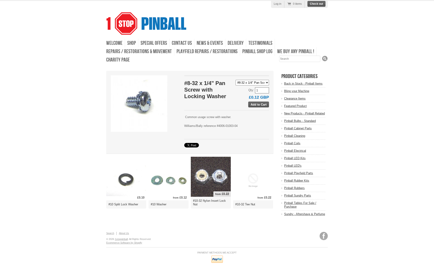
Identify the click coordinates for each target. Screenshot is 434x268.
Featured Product (295, 106)
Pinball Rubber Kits (296, 180)
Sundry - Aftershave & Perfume (304, 214)
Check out (316, 3)
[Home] (146, 31)
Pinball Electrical (295, 150)
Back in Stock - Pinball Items (303, 83)
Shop (131, 43)
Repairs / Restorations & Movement (139, 51)
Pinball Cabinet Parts (298, 128)
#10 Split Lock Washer (123, 204)
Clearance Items (295, 98)
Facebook (324, 236)
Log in (277, 3)
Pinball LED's (293, 165)
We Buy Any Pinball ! (295, 51)
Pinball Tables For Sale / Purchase (300, 204)
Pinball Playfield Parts (298, 173)
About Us (124, 233)
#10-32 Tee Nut (245, 204)
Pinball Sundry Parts (297, 195)
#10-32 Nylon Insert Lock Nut (209, 202)
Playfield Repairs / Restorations (207, 51)
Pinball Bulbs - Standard (300, 121)
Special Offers (154, 43)
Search (110, 233)
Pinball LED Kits (295, 158)
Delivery (236, 43)
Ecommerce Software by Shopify (124, 242)
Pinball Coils (292, 143)
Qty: (251, 90)
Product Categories (299, 76)
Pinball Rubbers (294, 188)
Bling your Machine (296, 91)
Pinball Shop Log (257, 51)
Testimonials (260, 43)
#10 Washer (158, 204)
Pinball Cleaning (294, 136)
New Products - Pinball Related (304, 113)
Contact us (182, 43)
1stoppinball (121, 239)
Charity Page (118, 60)
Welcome (114, 43)
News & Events (210, 43)
